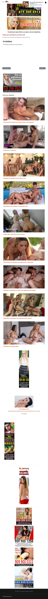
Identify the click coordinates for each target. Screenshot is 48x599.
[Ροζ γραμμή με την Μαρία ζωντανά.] (24, 516)
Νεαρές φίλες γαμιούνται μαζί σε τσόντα (13, 234)
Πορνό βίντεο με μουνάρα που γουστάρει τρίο (15, 206)
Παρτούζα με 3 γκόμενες (9, 150)
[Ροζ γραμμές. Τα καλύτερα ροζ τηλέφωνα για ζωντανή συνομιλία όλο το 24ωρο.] (24, 401)
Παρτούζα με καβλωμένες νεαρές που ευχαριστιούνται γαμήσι (19, 290)
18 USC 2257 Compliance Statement (22, 591)
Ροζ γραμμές (24, 413)
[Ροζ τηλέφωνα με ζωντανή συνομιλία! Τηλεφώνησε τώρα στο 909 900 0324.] (24, 577)
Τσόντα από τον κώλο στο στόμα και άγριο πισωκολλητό (18, 122)
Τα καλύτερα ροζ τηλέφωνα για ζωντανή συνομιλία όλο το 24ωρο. (24, 411)
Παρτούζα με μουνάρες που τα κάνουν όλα (14, 178)
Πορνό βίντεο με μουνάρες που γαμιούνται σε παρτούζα (18, 262)
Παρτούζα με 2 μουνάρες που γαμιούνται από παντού (17, 318)
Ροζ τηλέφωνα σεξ (24, 409)
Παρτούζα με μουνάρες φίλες (11, 346)
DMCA (31, 591)
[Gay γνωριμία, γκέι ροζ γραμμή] (24, 441)
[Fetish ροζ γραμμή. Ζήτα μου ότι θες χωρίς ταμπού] (24, 536)
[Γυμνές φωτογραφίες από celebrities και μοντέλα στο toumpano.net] (24, 485)
